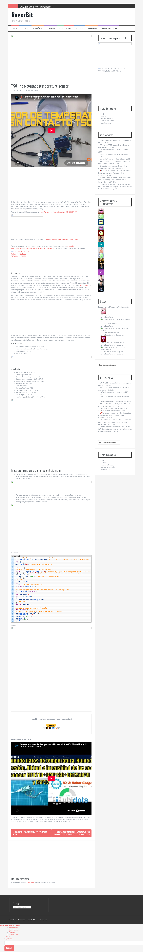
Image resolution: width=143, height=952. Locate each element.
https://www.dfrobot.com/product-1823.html (62, 239)
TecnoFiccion (92, 28)
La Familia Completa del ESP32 (111, 159)
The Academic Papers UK (109, 324)
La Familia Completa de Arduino (111, 150)
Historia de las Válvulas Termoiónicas (113, 154)
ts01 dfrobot (35, 821)
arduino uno (30, 817)
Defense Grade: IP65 (41, 817)
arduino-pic (25, 28)
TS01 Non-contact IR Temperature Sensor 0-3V (55, 821)
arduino (23, 817)
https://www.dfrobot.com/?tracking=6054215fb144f (58, 212)
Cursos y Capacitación (108, 28)
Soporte (12, 932)
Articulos (79, 28)
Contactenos (51, 28)
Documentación (14, 930)
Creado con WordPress (17, 920)
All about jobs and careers (110, 333)
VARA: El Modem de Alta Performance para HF (37, 6)
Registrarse (8, 939)
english (15, 817)
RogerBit (22, 14)
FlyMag (33, 920)
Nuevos (101, 307)
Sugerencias (13, 934)
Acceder (103, 116)
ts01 (29, 821)
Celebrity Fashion (107, 315)
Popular (113, 307)
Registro (103, 114)
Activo (107, 307)
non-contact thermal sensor (53, 819)
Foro (61, 28)
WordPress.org (106, 123)
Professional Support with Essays (112, 343)
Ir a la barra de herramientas (10, 925)
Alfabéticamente (123, 307)
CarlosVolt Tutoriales (31, 90)
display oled (82, 817)
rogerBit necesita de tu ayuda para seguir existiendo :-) (51, 719)
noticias (69, 28)
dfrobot (50, 817)
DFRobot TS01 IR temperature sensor (66, 817)
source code (23, 821)
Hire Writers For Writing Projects (112, 352)
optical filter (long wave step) (71, 819)
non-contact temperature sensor (33, 819)
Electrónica (37, 28)
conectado (31, 882)
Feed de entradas (107, 118)
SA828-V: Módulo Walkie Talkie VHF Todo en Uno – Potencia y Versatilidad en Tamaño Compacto (114, 180)
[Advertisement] (51, 184)
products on (84, 285)
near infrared (18, 819)
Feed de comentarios (108, 121)
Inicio (15, 28)
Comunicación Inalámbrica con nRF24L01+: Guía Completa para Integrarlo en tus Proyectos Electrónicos (115, 186)
